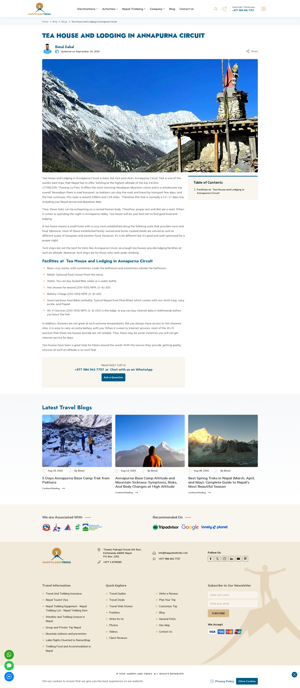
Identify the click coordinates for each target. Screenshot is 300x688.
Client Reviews (118, 638)
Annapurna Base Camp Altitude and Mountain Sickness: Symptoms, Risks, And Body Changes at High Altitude (146, 482)
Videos (113, 631)
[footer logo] (67, 555)
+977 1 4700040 (112, 562)
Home (45, 21)
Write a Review (168, 593)
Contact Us (187, 9)
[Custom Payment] (233, 632)
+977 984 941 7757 (243, 10)
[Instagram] (224, 559)
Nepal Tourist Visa (57, 599)
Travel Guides (117, 593)
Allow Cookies (247, 681)
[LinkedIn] (231, 559)
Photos (113, 625)
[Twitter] (217, 559)
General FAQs (167, 619)
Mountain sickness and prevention (66, 633)
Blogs (64, 21)
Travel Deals (117, 599)
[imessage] (9, 665)
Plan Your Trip (167, 599)
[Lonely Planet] (215, 527)
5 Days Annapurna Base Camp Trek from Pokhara (76, 480)
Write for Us (116, 619)
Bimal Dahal (64, 47)
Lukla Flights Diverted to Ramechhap (68, 640)
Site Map (164, 625)
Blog (172, 9)
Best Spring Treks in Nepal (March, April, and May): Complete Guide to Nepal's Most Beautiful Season (221, 482)
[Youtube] (238, 559)
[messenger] (9, 676)
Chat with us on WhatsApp (131, 369)
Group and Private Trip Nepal (63, 627)
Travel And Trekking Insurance (64, 593)
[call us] (224, 8)
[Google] (190, 527)
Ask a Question (113, 377)
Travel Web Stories (121, 606)
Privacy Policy (224, 681)
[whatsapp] (9, 655)
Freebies (114, 612)
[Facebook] (210, 559)
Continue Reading (51, 488)
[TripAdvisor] (166, 527)
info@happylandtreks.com (173, 552)
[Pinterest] (245, 559)
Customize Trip (168, 606)
